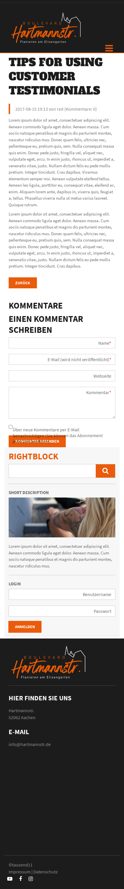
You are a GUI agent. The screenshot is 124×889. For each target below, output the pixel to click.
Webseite (102, 376)
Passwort (102, 611)
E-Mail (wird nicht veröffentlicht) (79, 359)
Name (104, 343)
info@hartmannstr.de (30, 744)
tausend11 (22, 865)
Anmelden (25, 626)
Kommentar (98, 392)
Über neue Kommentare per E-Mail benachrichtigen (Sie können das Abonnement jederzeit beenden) (58, 435)
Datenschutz (45, 872)
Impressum (20, 872)
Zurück (22, 282)
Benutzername (97, 594)
